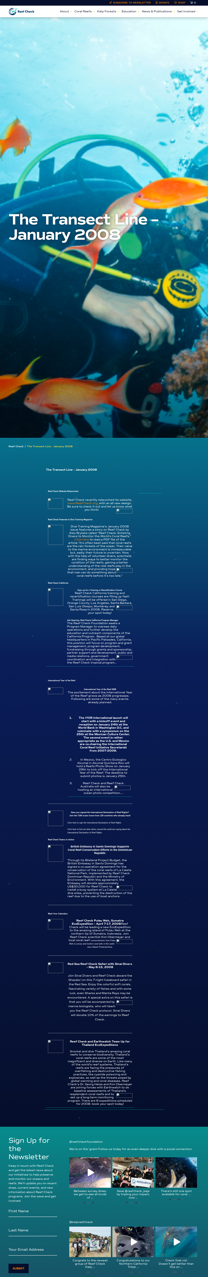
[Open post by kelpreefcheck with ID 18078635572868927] (90, 1242)
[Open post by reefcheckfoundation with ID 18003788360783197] (90, 1172)
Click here (81, 539)
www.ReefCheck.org (82, 503)
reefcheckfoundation (89, 1160)
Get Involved (186, 11)
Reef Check (16, 446)
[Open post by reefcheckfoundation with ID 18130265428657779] (133, 1172)
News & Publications (157, 11)
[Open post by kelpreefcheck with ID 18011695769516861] (133, 1242)
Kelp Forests (106, 11)
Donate (164, 2)
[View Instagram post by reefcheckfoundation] (108, 1184)
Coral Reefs (83, 11)
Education (129, 11)
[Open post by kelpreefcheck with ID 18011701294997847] (176, 1242)
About (64, 11)
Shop (181, 2)
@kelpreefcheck (81, 1222)
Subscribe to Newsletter (132, 2)
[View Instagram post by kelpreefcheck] (108, 1253)
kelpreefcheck (89, 1230)
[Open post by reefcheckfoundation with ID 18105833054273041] (176, 1172)
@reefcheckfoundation (86, 1141)
